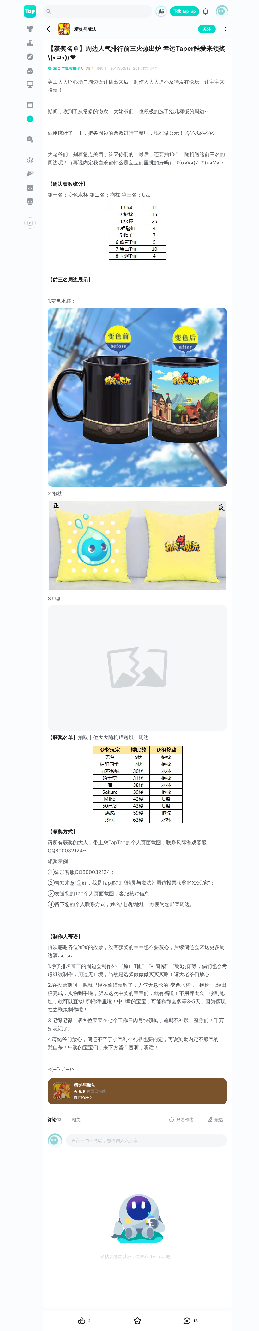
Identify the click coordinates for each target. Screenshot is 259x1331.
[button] (222, 11)
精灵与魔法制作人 (68, 68)
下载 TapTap (184, 11)
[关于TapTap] (30, 223)
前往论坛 (81, 1097)
